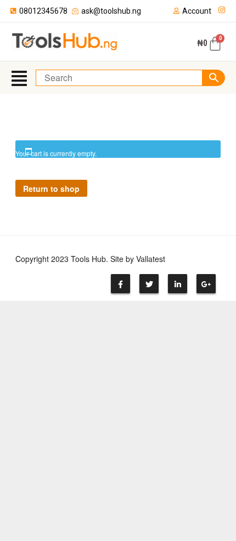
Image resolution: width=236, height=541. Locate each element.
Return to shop (51, 188)
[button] (19, 77)
